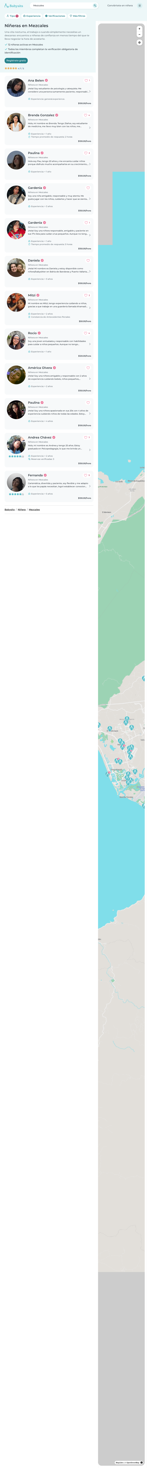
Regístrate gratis (16, 60)
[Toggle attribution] (141, 1462)
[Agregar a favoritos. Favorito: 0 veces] (88, 188)
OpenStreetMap (132, 1462)
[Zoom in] (139, 29)
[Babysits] (14, 5)
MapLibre (119, 1462)
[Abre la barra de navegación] (139, 5)
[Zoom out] (139, 34)
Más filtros (78, 16)
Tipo (13, 16)
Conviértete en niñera (120, 5)
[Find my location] (139, 42)
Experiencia (33, 16)
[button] (130, 757)
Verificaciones (56, 16)
